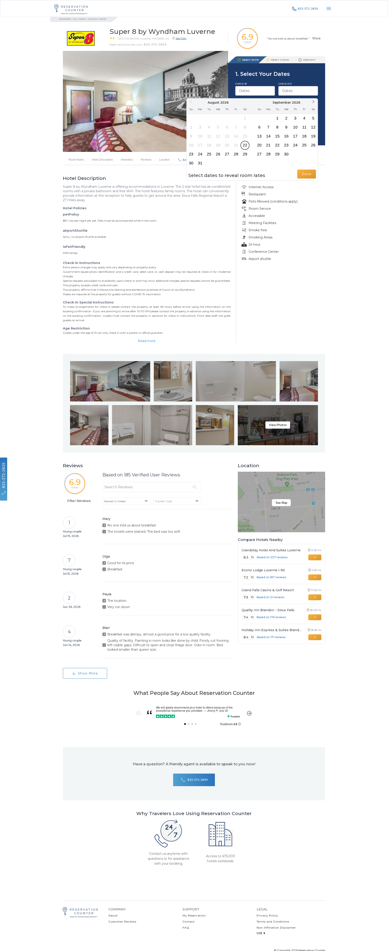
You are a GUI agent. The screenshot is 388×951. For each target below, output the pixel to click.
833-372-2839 (308, 8)
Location (164, 159)
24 (200, 154)
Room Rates (76, 159)
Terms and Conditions (273, 921)
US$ (261, 933)
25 (209, 154)
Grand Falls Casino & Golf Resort (268, 590)
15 (245, 136)
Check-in (241, 83)
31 (200, 163)
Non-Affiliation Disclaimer (276, 927)
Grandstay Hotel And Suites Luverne (271, 550)
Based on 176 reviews (271, 617)
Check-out (285, 83)
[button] (143, 38)
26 (218, 154)
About (113, 915)
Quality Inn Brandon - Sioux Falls (268, 610)
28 (236, 154)
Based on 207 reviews (272, 557)
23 (191, 154)
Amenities (127, 159)
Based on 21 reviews (270, 597)
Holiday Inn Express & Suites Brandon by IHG (272, 630)
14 (236, 136)
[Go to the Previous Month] (191, 101)
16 (191, 145)
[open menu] (328, 8)
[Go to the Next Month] (313, 101)
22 (245, 145)
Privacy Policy (267, 915)
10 (200, 136)
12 (218, 136)
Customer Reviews (122, 921)
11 (209, 136)
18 (209, 145)
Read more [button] (147, 341)
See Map (281, 502)
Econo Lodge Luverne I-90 (263, 570)
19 (218, 145)
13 (227, 136)
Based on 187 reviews (271, 577)
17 (200, 145)
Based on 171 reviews (271, 637)
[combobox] (126, 501)
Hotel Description (102, 159)
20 (227, 145)
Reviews (146, 159)
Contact (189, 921)
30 (191, 163)
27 (227, 154)
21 (236, 145)
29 (245, 154)
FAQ (186, 927)
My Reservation (194, 915)
